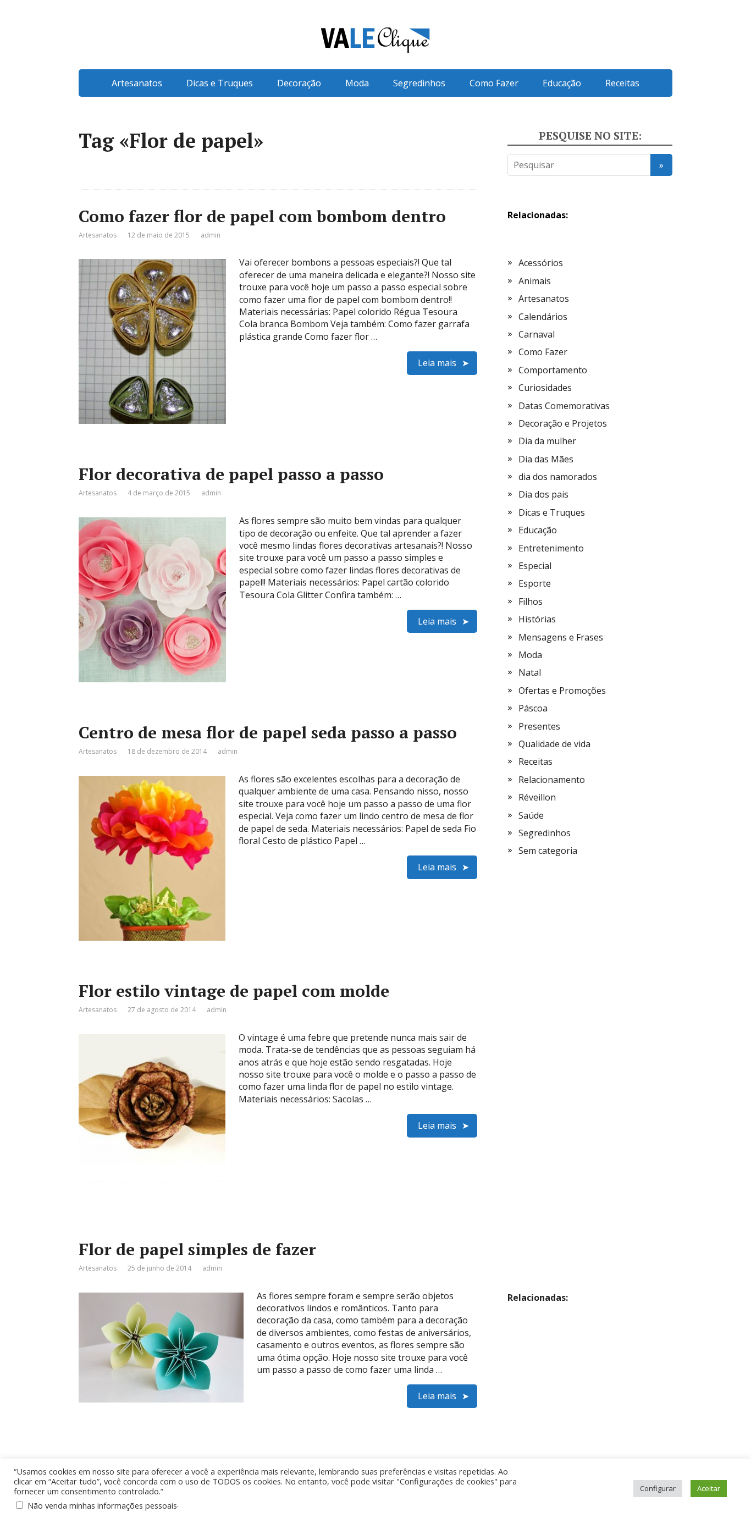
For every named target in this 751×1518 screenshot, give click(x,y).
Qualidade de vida (554, 744)
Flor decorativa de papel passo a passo (231, 474)
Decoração (299, 83)
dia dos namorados (557, 477)
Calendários (542, 317)
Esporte (534, 583)
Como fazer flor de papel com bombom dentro (262, 216)
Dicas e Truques (219, 83)
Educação (562, 83)
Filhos (530, 601)
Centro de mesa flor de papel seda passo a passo (268, 732)
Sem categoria (547, 850)
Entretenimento (551, 548)
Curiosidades (545, 388)
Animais (534, 281)
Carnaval (536, 334)
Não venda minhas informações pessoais (102, 1505)
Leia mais (437, 363)
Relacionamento (551, 780)
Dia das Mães (545, 459)
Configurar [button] (658, 1488)
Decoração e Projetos (562, 423)
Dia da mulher (547, 441)
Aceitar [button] (708, 1488)
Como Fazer (494, 83)
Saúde (531, 815)
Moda (357, 83)
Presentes (539, 726)
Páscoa (533, 708)
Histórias (537, 619)
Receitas (622, 83)
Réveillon (537, 797)
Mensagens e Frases (560, 637)
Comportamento (552, 370)
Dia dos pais (543, 494)
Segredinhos (419, 83)
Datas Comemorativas (564, 406)
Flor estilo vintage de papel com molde (234, 991)
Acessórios (540, 263)
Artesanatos (137, 83)
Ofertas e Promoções (562, 691)
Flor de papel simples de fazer (197, 1249)
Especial (534, 566)
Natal (529, 672)
